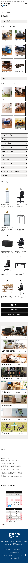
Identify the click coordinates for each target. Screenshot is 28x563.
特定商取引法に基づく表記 (14, 552)
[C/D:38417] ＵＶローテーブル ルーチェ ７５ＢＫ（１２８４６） (21, 274)
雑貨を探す (14, 309)
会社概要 (8, 549)
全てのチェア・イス (9, 83)
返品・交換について (18, 549)
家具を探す (14, 305)
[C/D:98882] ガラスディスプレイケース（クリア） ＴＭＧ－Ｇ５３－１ (7, 229)
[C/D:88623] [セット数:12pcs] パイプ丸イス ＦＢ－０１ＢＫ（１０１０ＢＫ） (20, 229)
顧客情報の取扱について (9, 555)
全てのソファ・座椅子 (10, 26)
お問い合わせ (14, 558)
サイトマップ (21, 555)
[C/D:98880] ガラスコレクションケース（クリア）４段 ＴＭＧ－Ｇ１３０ (7, 206)
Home (2, 12)
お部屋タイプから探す (14, 314)
